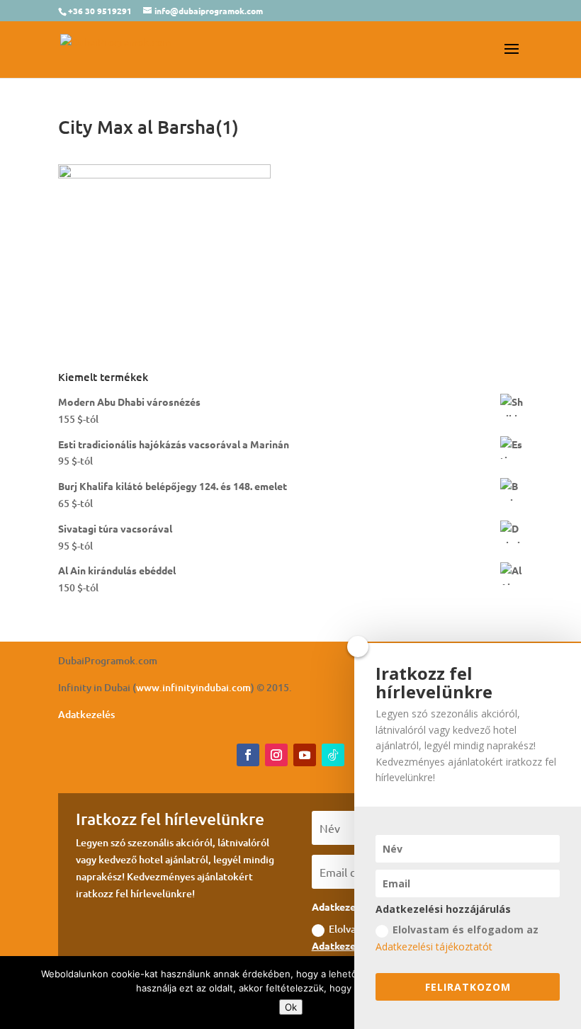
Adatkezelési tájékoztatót (434, 946)
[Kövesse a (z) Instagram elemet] (276, 755)
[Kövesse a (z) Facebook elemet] (248, 755)
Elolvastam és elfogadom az (457, 938)
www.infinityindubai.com (193, 687)
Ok (291, 1007)
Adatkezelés (86, 714)
